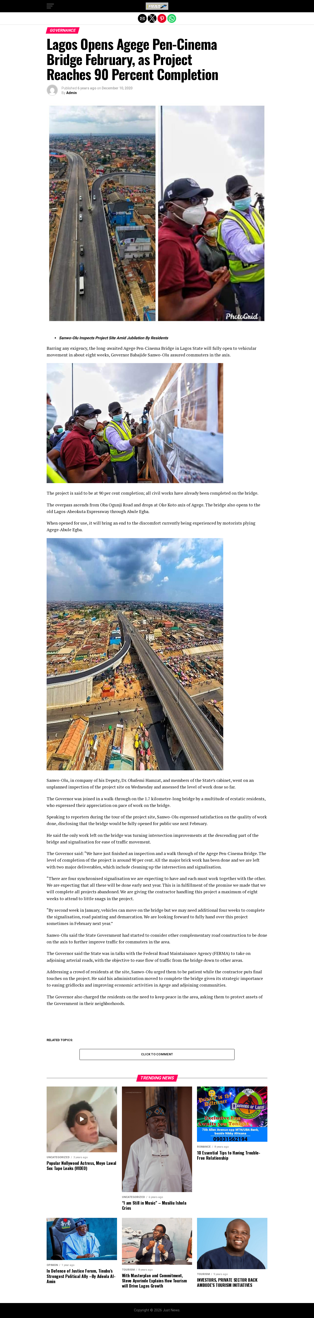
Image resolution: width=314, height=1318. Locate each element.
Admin (71, 93)
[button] (50, 6)
